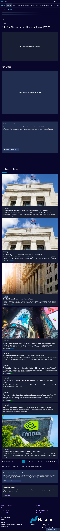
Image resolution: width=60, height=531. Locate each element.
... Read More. (51, 129)
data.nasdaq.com (37, 477)
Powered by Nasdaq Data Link (12, 480)
